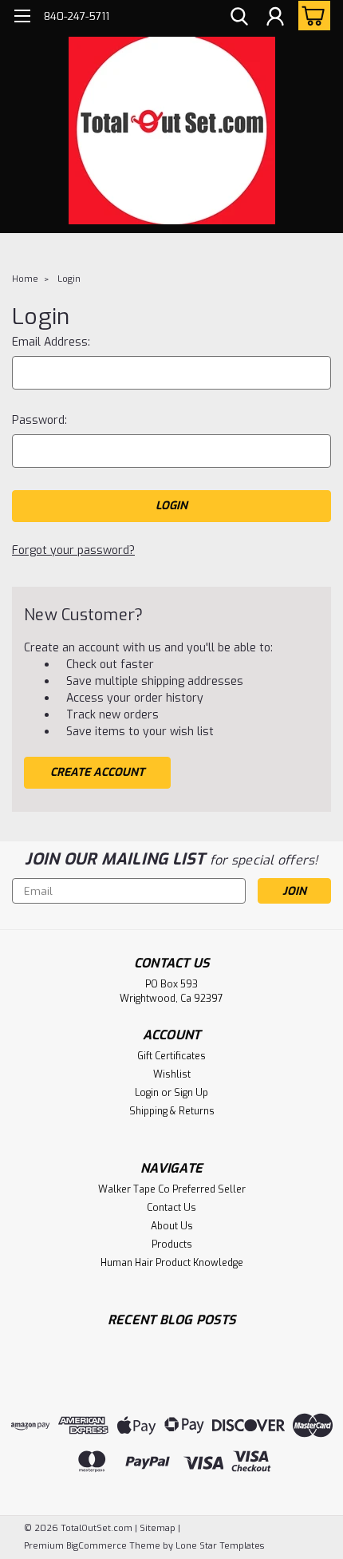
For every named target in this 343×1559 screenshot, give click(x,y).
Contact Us (171, 1207)
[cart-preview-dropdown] (310, 15)
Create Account (97, 772)
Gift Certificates (171, 1056)
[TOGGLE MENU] (22, 18)
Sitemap (157, 1528)
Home (25, 279)
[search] (239, 18)
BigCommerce (96, 1546)
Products (172, 1244)
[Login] (275, 18)
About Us (172, 1226)
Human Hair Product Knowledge (172, 1262)
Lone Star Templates (219, 1546)
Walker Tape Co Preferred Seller (172, 1189)
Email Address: (51, 342)
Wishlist (172, 1074)
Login (69, 279)
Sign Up (191, 1092)
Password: (39, 420)
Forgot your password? (73, 550)
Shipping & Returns (172, 1111)
